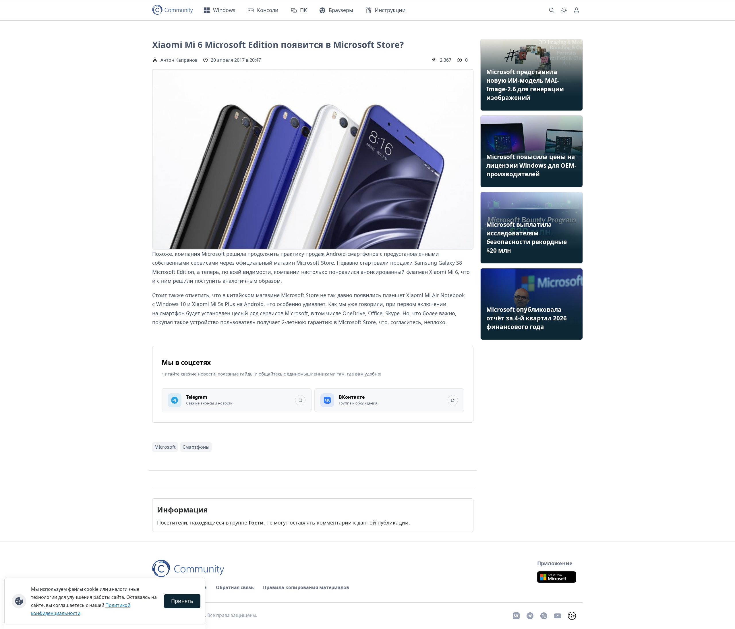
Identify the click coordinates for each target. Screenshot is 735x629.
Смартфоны (196, 447)
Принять (182, 600)
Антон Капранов (179, 60)
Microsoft (165, 447)
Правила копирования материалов (306, 587)
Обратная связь (235, 587)
